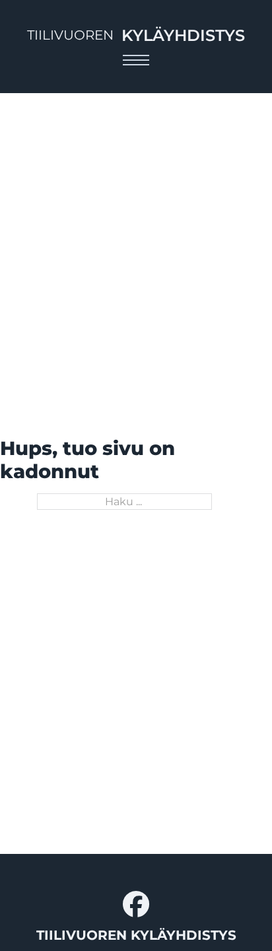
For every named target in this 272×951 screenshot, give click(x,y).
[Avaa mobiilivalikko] (136, 60)
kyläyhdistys (183, 35)
